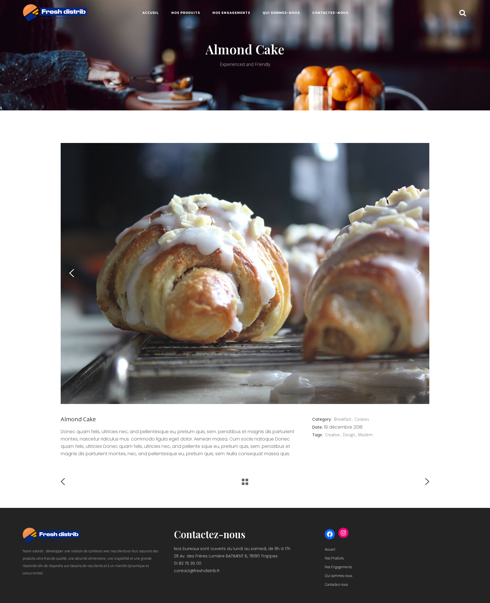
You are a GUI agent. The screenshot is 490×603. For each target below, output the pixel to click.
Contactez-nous (336, 584)
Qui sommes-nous (338, 575)
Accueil (330, 549)
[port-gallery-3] (245, 273)
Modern (365, 434)
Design (349, 434)
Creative (332, 434)
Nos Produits (334, 558)
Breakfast (342, 419)
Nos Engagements (338, 566)
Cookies (361, 419)
